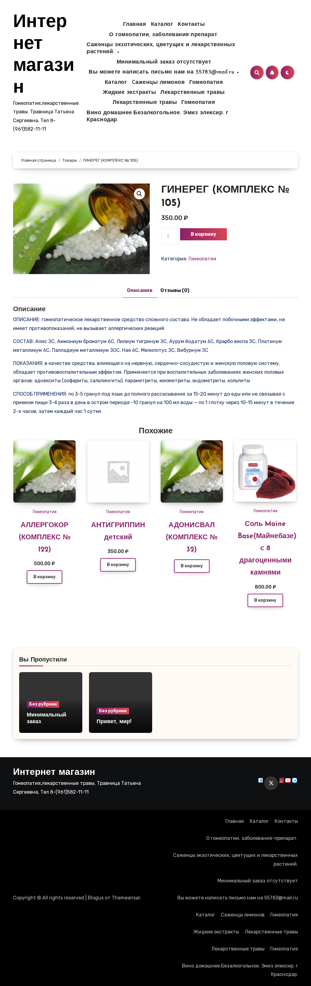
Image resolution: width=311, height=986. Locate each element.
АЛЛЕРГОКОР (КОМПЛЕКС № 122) (45, 537)
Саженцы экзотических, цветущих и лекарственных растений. (161, 48)
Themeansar (126, 898)
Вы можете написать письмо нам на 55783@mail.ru (162, 72)
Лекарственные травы (192, 92)
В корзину (203, 234)
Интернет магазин (54, 772)
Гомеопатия (206, 82)
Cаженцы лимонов (158, 82)
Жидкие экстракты (129, 92)
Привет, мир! (114, 722)
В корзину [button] (44, 576)
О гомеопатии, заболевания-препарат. (164, 35)
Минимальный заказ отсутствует (164, 62)
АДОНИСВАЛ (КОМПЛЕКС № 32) (192, 537)
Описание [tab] (139, 290)
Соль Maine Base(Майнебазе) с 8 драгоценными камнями (267, 548)
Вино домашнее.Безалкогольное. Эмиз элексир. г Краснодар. (158, 116)
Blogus (96, 898)
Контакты (191, 24)
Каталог (162, 24)
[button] (139, 193)
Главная (134, 24)
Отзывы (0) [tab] (174, 290)
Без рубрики (43, 704)
